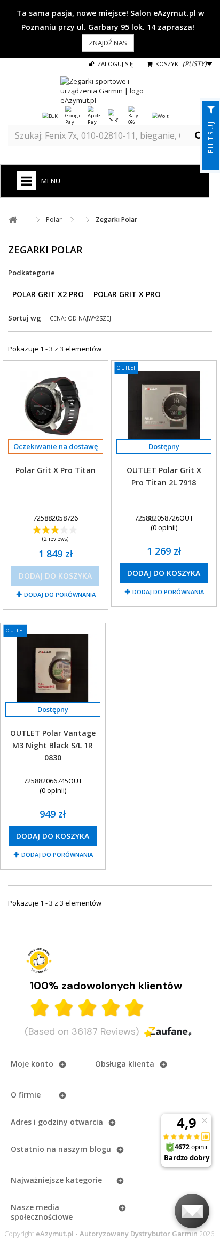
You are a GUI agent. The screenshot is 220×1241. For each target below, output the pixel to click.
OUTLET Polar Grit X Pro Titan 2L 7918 (164, 476)
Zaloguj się (114, 64)
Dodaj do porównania (60, 594)
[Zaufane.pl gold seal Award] (39, 960)
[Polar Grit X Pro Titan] (55, 406)
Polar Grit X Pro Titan (55, 470)
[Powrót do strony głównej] (13, 220)
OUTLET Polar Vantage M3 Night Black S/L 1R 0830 (53, 745)
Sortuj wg (24, 318)
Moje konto (32, 1064)
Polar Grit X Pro (127, 294)
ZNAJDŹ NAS (108, 42)
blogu (100, 1149)
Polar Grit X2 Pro (48, 294)
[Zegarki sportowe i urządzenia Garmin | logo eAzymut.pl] (110, 90)
